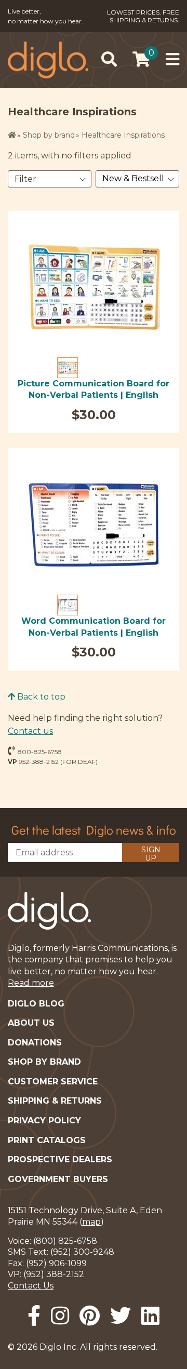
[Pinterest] (89, 1315)
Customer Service (53, 1081)
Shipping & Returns (55, 1101)
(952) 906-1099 (56, 1263)
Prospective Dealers (60, 1159)
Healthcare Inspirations (123, 135)
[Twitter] (120, 1315)
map (91, 1222)
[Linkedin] (150, 1315)
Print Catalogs (47, 1140)
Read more (31, 983)
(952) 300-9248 (82, 1252)
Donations (35, 1043)
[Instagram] (60, 1315)
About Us (31, 1023)
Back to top (40, 697)
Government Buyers (58, 1179)
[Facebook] (34, 1315)
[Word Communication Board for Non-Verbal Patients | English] (94, 525)
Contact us (30, 731)
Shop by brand (49, 135)
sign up (151, 853)
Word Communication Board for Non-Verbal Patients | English (93, 626)
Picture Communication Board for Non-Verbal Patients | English (93, 389)
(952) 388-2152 (53, 1274)
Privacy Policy (44, 1120)
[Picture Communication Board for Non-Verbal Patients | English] (94, 287)
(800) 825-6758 (65, 1241)
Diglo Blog (36, 1004)
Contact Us (31, 1286)
